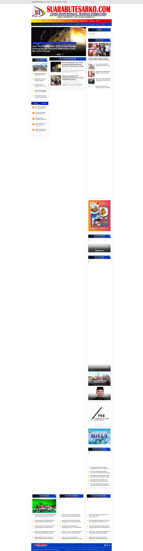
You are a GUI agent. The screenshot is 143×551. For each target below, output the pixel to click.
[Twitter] (107, 545)
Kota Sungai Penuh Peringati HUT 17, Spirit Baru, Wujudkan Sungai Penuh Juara (99, 521)
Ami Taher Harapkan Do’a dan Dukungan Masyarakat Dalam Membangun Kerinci (40, 107)
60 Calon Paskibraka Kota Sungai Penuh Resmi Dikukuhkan (40, 113)
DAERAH (40, 43)
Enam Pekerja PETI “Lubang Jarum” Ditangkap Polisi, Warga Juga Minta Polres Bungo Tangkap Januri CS (99, 480)
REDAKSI (68, 549)
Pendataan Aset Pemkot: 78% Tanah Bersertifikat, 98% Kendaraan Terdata (98, 538)
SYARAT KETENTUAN (81, 549)
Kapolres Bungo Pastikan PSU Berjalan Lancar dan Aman (103, 72)
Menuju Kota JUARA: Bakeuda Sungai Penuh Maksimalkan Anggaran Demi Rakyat (99, 532)
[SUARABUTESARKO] (71, 11)
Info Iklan (102, 549)
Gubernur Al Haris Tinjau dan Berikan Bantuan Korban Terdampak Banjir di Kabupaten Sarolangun (71, 515)
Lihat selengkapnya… (75, 71)
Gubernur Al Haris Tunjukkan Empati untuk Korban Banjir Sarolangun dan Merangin (40, 85)
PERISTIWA (72, 43)
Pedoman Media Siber (93, 549)
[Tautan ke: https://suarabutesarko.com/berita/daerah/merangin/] (46, 59)
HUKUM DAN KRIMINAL (48, 43)
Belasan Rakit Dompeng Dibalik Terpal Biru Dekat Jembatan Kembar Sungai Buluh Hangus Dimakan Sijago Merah (99, 476)
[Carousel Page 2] (59, 54)
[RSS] (110, 545)
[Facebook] (105, 545)
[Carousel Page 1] (96, 250)
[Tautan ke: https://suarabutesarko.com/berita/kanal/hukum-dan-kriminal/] (110, 448)
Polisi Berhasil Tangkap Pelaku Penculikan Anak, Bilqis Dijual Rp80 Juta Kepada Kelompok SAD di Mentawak (41, 96)
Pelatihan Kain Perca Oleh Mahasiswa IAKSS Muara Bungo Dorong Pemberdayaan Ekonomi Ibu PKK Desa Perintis (45, 515)
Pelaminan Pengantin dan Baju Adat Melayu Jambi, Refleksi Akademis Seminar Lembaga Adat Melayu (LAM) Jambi (99, 246)
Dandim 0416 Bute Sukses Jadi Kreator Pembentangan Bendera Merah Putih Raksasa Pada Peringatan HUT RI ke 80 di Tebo (45, 538)
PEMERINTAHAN (65, 43)
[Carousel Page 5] (103, 250)
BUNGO (35, 43)
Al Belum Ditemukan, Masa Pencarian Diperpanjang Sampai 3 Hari (41, 124)
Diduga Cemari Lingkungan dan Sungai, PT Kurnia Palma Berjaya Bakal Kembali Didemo (45, 532)
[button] (110, 2)
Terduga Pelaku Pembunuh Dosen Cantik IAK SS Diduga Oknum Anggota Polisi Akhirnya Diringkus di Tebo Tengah (45, 526)
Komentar (44, 103)
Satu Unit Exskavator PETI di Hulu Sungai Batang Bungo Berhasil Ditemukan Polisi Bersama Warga (54, 48)
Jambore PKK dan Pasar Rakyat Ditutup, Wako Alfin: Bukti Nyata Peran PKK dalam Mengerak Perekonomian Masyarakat (99, 526)
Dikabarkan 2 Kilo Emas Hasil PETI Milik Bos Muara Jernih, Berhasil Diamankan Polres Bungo (41, 79)
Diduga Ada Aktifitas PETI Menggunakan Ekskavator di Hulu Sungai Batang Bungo (72, 77)
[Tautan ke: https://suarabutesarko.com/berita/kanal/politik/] (110, 39)
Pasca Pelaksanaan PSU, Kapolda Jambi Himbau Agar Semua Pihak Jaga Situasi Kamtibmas (103, 64)
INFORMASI (57, 43)
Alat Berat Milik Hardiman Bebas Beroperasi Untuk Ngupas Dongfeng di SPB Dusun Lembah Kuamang (100, 472)
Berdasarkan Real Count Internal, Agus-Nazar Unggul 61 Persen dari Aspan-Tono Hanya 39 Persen (103, 87)
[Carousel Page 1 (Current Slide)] (57, 54)
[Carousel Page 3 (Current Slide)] (99, 250)
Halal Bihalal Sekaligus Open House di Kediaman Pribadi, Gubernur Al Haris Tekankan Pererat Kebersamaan (41, 91)
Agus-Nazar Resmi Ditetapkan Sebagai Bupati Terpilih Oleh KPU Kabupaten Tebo (103, 79)
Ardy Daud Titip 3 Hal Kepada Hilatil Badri (40, 130)
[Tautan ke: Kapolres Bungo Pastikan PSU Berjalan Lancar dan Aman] (91, 73)
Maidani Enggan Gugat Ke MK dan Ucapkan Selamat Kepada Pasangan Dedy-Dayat (98, 59)
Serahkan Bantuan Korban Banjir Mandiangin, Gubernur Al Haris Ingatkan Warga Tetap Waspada (72, 526)
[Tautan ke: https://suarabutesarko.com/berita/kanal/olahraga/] (110, 256)
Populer (36, 103)
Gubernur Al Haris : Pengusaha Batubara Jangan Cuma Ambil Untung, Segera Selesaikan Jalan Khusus (72, 532)
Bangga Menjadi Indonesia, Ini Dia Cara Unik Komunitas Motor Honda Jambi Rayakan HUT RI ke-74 (41, 118)
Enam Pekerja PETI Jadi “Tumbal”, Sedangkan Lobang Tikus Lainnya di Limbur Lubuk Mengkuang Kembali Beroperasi (99, 468)
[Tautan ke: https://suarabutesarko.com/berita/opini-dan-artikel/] (110, 235)
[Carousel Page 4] (101, 250)
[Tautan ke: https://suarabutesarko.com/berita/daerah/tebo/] (55, 495)
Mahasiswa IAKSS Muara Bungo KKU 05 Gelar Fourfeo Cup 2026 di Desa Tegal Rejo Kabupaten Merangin (41, 74)
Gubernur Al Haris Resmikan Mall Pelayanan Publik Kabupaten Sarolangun (72, 538)
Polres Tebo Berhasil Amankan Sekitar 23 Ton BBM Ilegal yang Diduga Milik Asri (45, 521)
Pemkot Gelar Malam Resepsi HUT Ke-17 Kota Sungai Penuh (99, 515)
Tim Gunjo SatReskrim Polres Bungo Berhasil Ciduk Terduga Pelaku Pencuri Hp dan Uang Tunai (99, 484)
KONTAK (74, 549)
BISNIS (63, 81)
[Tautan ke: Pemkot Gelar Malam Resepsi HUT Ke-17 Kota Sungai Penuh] (99, 506)
